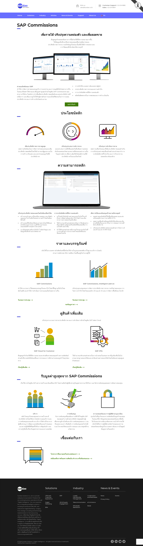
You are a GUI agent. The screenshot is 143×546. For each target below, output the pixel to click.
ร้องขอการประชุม (24, 300)
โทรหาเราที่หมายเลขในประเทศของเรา (64, 454)
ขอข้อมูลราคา (70, 304)
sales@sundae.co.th (86, 7)
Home (20, 15)
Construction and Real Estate (92, 496)
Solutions (30, 15)
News (102, 495)
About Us (92, 15)
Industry (42, 15)
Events (117, 495)
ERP (61, 495)
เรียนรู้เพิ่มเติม (23, 367)
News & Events (67, 15)
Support (81, 15)
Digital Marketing (48, 503)
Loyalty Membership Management (77, 497)
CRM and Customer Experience (49, 497)
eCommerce (91, 502)
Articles (53, 15)
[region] (25, 530)
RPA (46, 507)
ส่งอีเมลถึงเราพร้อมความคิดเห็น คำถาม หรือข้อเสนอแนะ (70, 458)
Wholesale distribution (76, 506)
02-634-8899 (112, 7)
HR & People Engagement (64, 503)
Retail (89, 506)
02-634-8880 (121, 5)
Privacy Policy (105, 499)
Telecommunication (79, 502)
